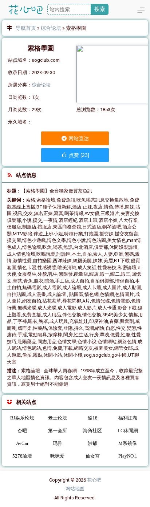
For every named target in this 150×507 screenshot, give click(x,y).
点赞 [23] (78, 155)
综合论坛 (51, 28)
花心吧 (94, 480)
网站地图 (75, 488)
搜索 (99, 9)
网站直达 (78, 138)
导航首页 (26, 28)
